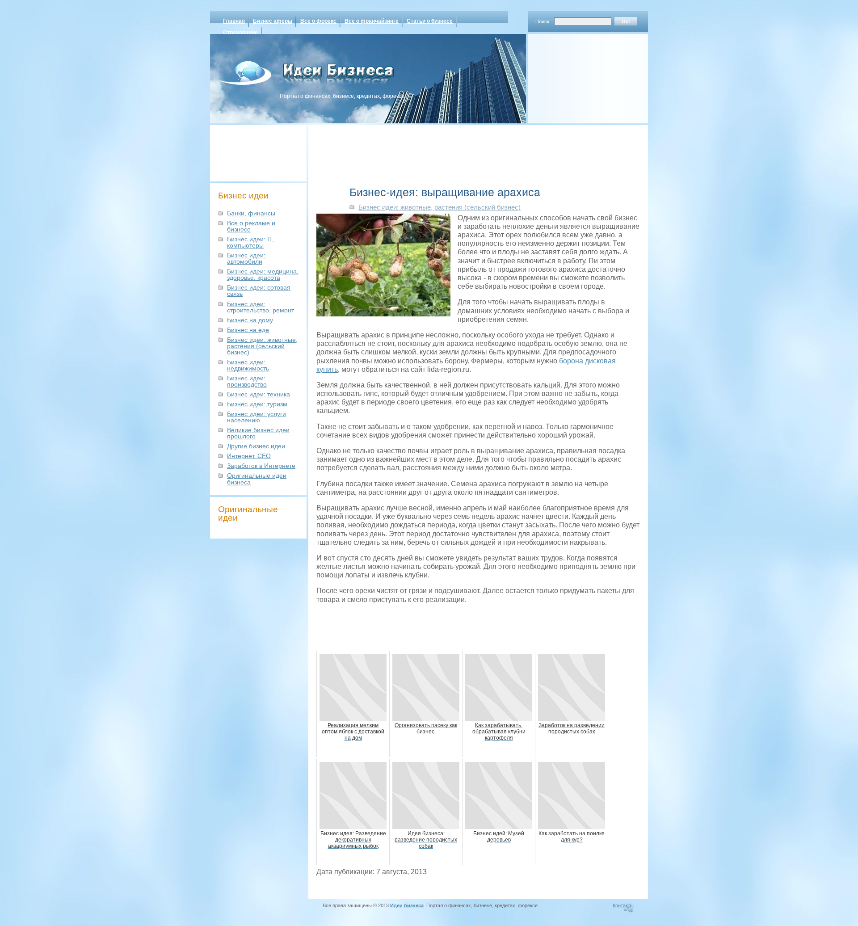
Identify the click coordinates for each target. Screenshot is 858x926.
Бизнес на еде (248, 329)
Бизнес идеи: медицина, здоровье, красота (263, 274)
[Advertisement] (576, 75)
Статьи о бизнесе (430, 21)
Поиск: (543, 21)
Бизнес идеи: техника (258, 394)
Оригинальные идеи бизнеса (256, 478)
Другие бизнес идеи (256, 446)
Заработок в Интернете (261, 465)
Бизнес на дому (250, 320)
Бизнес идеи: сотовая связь (258, 290)
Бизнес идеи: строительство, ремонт (260, 307)
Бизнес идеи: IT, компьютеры (250, 242)
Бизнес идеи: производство (247, 381)
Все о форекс (318, 21)
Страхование (240, 32)
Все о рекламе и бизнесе (251, 226)
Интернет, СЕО (249, 455)
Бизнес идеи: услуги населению (256, 417)
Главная (234, 21)
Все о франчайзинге (372, 21)
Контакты (623, 905)
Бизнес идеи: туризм (257, 404)
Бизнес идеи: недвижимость (248, 365)
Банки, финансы (251, 213)
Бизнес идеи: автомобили (246, 258)
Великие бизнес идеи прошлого (258, 433)
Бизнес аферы (272, 21)
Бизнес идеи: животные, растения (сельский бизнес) (262, 346)
